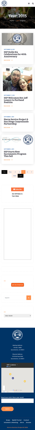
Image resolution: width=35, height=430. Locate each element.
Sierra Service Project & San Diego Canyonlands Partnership (16, 121)
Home (12, 21)
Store (22, 422)
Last (20, 176)
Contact (26, 420)
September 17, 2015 (9, 95)
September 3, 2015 (9, 116)
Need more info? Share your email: (12, 397)
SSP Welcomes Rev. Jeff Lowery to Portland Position (16, 100)
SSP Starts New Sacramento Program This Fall (15, 153)
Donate (28, 422)
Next (14, 176)
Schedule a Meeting (11, 422)
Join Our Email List (17, 285)
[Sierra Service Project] (4, 3)
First (4, 172)
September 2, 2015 (9, 149)
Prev (10, 172)
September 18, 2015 (9, 49)
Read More (7, 60)
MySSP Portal (17, 420)
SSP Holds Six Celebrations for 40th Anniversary (15, 54)
